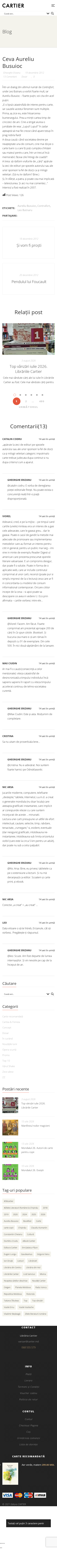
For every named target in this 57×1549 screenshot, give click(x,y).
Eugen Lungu (10, 1254)
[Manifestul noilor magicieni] (10, 1127)
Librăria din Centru (12, 1267)
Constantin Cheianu (13, 1234)
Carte (38, 1221)
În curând (7, 1038)
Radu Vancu (41, 1287)
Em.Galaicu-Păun (30, 1247)
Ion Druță (8, 1260)
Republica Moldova (13, 1293)
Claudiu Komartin (39, 1227)
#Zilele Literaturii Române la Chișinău (21, 1207)
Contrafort (43, 206)
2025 (34, 1214)
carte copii (8, 1227)
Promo (6, 1055)
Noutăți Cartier (39, 1280)
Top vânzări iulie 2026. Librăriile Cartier (29, 369)
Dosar (24, 76)
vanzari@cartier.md (28, 1341)
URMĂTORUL (28, 407)
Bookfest (27, 1221)
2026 (43, 1214)
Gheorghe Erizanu (19, 479)
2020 (15, 1214)
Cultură (30, 1234)
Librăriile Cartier (11, 1274)
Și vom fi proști (29, 245)
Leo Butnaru (25, 210)
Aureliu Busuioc (27, 206)
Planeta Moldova (23, 1287)
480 (41, 401)
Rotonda (30, 1293)
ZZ (3, 1077)
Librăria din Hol (33, 1267)
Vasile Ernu (9, 1307)
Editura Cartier (10, 1247)
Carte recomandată (12, 1016)
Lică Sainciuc (29, 1274)
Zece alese (7, 1071)
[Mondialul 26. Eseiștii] (10, 1172)
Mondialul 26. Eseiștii (32, 1170)
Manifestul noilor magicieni (35, 1125)
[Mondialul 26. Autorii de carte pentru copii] (10, 1150)
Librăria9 (32, 1260)
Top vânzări (37, 1300)
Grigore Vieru (43, 1254)
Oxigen (7, 1287)
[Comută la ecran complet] (1, 1543)
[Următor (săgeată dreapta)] (1, 1547)
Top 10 (6, 1060)
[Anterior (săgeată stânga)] (0, 1547)
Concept (6, 1027)
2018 (45, 1207)
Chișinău (22, 1227)
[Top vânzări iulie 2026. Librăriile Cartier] (28, 339)
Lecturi (20, 1260)
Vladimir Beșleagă (12, 1313)
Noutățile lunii (9, 1044)
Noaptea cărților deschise (15, 1280)
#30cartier (8, 1201)
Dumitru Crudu (11, 1240)
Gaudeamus (26, 1254)
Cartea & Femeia (11, 1022)
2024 (24, 1214)
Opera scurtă (9, 1049)
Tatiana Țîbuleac (11, 1300)
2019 (6, 1214)
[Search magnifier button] (52, 13)
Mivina (43, 1274)
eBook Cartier (29, 1240)
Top (25, 1300)
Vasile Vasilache (26, 1307)
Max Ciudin (9, 663)
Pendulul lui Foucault (29, 281)
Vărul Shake (8, 1066)
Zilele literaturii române (35, 1313)
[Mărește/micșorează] (0, 1543)
